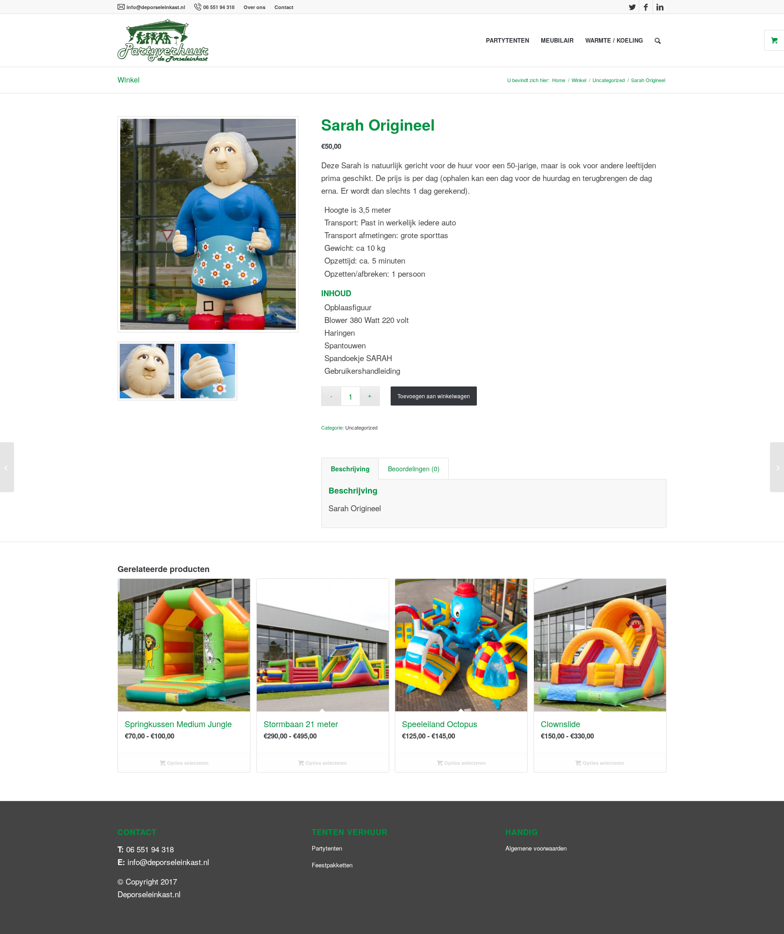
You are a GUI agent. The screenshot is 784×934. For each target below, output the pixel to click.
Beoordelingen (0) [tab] (414, 468)
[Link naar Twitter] (632, 7)
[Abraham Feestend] (777, 467)
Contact (284, 7)
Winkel (129, 79)
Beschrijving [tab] (350, 468)
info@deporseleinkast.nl (156, 7)
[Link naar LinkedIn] (659, 7)
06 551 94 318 (219, 7)
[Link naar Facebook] (645, 7)
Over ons (254, 7)
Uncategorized (361, 427)
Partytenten (327, 848)
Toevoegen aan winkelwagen (433, 396)
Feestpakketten (332, 865)
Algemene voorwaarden (536, 848)
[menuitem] (154, 7)
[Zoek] (657, 40)
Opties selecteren (187, 762)
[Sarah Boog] (7, 467)
